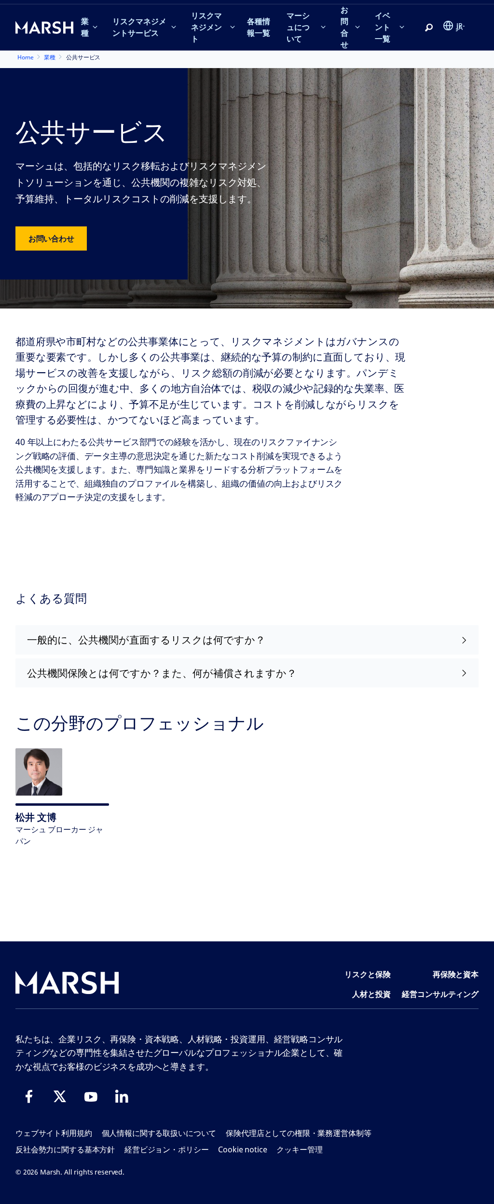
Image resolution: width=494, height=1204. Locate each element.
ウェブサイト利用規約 (53, 1133)
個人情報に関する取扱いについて (159, 1133)
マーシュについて (298, 27)
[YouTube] (90, 1096)
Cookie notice (242, 1149)
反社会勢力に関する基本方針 (65, 1149)
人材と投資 (371, 994)
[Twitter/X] (59, 1096)
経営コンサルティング (440, 994)
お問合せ (344, 27)
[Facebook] (29, 1096)
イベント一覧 (382, 27)
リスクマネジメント (206, 27)
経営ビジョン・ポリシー (166, 1149)
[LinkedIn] (121, 1096)
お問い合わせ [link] (51, 238)
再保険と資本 (456, 974)
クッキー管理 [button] (299, 1149)
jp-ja (460, 26)
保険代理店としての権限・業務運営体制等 (298, 1133)
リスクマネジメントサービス (139, 27)
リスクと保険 (367, 974)
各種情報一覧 (258, 27)
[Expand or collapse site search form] (429, 28)
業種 (85, 27)
